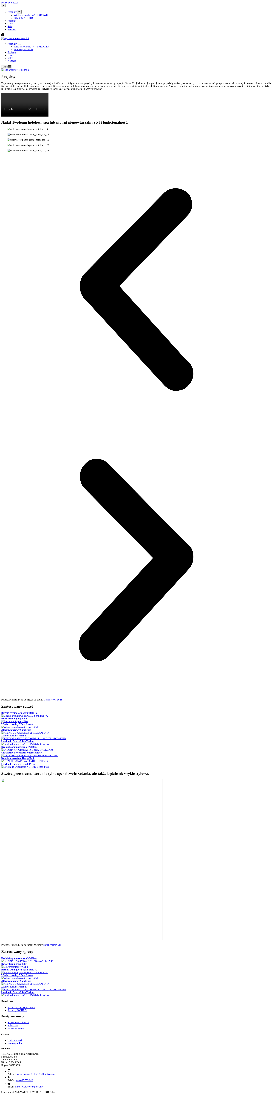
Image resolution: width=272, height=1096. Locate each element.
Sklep (10, 58)
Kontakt (12, 60)
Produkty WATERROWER (21, 1007)
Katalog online (15, 1043)
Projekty (12, 52)
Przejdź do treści (9, 2)
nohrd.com (13, 1025)
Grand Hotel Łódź (53, 699)
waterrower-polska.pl (18, 1022)
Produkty (12, 43)
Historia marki (15, 1040)
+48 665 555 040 (24, 1080)
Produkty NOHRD (23, 49)
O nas (10, 55)
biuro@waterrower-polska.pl (29, 1086)
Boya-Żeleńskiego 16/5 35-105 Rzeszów (35, 1074)
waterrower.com (16, 1028)
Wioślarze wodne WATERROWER (31, 46)
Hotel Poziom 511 (52, 945)
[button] (136, 290)
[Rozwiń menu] (19, 44)
